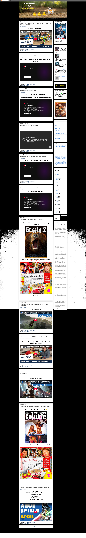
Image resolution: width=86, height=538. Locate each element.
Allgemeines (23, 57)
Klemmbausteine (24, 50)
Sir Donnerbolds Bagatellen (59, 133)
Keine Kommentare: (32, 84)
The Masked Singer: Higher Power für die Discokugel (33, 156)
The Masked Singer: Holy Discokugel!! (29, 125)
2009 (57, 209)
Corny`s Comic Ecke (60, 154)
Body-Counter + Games (25, 331)
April (56, 187)
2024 (57, 173)
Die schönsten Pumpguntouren (60, 123)
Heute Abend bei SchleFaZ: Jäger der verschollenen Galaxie (35, 406)
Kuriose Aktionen (62, 151)
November (57, 178)
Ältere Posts (50, 526)
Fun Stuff (21, 57)
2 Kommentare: (32, 49)
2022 (57, 175)
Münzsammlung (58, 152)
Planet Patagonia (57, 130)
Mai (56, 186)
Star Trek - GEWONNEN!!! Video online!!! (62, 55)
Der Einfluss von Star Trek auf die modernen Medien (60, 150)
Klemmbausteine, (22, 26)
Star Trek (25, 26)
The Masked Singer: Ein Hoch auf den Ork (30, 188)
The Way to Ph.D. (58, 158)
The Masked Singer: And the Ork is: (29, 90)
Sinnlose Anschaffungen (62, 161)
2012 (57, 205)
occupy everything (58, 138)
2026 (57, 170)
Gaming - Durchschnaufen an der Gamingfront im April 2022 (35, 487)
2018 (57, 197)
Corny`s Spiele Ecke (62, 153)
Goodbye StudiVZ (62, 69)
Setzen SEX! (61, 47)
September (58, 181)
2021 (57, 193)
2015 (57, 201)
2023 (57, 174)
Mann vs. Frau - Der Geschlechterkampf (60, 159)
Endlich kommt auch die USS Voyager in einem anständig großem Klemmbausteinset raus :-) (34, 337)
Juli (56, 183)
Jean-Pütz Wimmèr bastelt (62, 157)
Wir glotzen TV (57, 135)
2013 (57, 204)
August (57, 182)
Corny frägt (61, 163)
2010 (57, 208)
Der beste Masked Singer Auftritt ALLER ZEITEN (32, 56)
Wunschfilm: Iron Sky (62, 62)
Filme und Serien (24, 485)
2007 (57, 212)
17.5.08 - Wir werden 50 (58, 162)
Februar (57, 190)
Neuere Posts (22, 526)
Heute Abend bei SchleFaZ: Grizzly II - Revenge (32, 219)
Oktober (57, 179)
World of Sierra (57, 136)
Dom (56, 125)
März (57, 189)
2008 (57, 211)
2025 (57, 171)
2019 (57, 196)
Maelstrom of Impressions (59, 128)
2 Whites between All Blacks (59, 122)
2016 (57, 200)
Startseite (36, 526)
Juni (56, 185)
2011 (57, 207)
